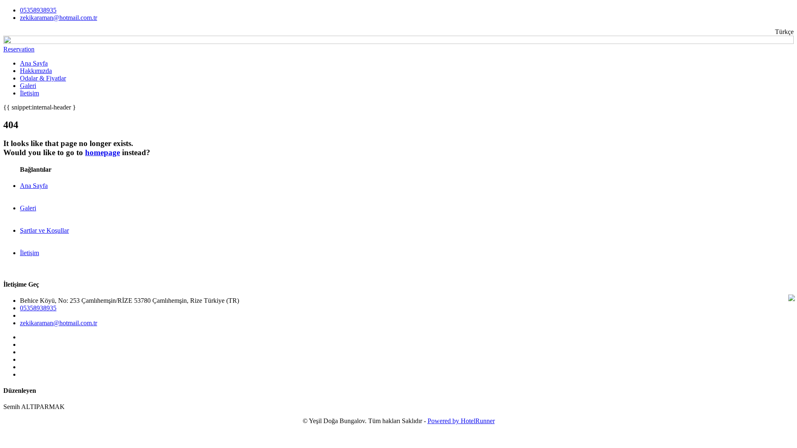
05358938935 (38, 10)
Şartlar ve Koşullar (44, 230)
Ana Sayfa (34, 63)
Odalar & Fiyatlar (43, 78)
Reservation (18, 49)
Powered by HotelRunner (461, 420)
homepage (102, 152)
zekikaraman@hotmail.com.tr (58, 17)
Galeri (28, 85)
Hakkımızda (36, 70)
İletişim (29, 93)
